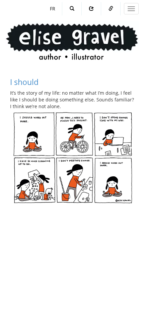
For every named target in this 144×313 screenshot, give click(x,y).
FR (52, 8)
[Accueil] (72, 35)
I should (24, 82)
